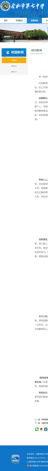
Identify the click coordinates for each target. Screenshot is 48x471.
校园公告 (14, 66)
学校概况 (19, 20)
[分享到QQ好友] (41, 429)
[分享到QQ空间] (46, 429)
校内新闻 (14, 60)
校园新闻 (34, 20)
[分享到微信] (37, 429)
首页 (6, 20)
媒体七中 (14, 72)
